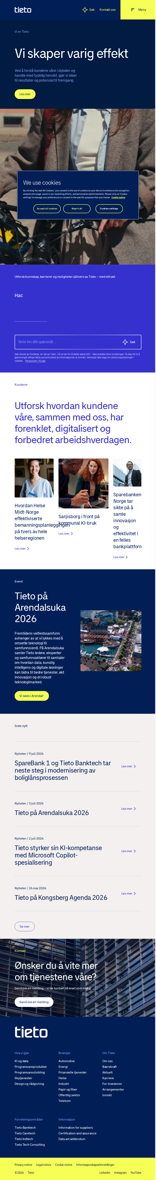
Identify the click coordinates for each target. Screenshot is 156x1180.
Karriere (106, 1079)
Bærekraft (107, 1068)
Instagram (117, 1174)
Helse (61, 1079)
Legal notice (43, 1166)
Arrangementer (111, 1090)
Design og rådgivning (29, 1085)
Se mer (25, 927)
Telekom (63, 1102)
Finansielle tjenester (71, 1073)
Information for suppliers (74, 1128)
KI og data (21, 1062)
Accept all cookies (45, 208)
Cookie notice (63, 1166)
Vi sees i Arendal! (32, 697)
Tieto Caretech (25, 1134)
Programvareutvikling (30, 1073)
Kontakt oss (104, 10)
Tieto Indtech (24, 1140)
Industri (62, 1085)
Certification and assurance (76, 1134)
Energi (62, 1068)
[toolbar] (76, 312)
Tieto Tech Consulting (30, 1146)
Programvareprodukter (31, 1068)
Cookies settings (108, 208)
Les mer (25, 99)
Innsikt (104, 1096)
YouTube (132, 1174)
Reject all (75, 208)
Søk (89, 10)
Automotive (65, 1062)
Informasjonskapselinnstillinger (95, 1166)
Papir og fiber (66, 1090)
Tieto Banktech (25, 1128)
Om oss (105, 1062)
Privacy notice (23, 1166)
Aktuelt (105, 1073)
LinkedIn (101, 1174)
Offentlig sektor (68, 1096)
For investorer (110, 1085)
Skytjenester (23, 1079)
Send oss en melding (34, 1003)
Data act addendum (70, 1140)
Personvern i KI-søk (35, 362)
